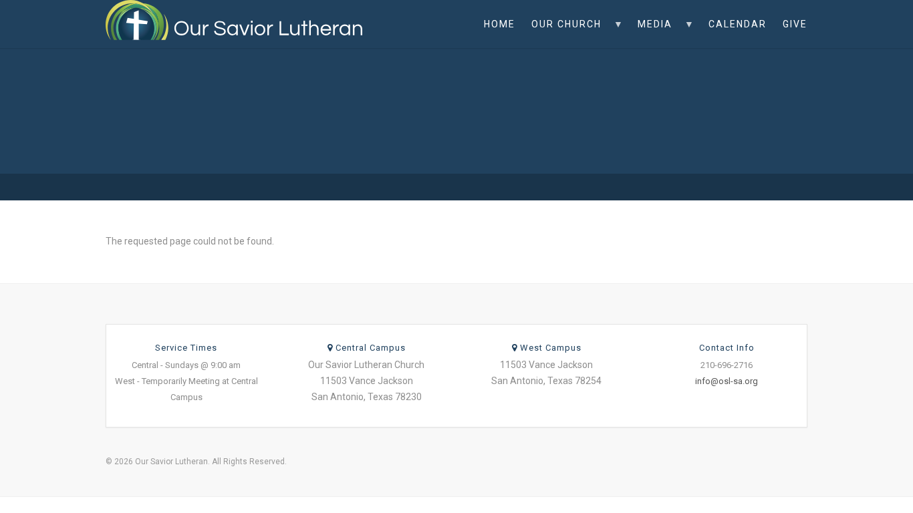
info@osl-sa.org (726, 381)
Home (499, 24)
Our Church (562, 33)
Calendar (737, 24)
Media (651, 33)
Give (795, 24)
